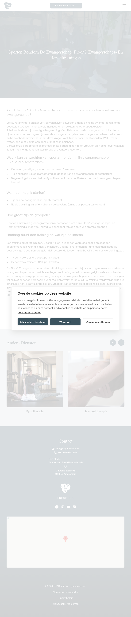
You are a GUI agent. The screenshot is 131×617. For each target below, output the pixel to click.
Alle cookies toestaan (33, 321)
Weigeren (65, 321)
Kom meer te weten (29, 312)
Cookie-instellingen (98, 321)
